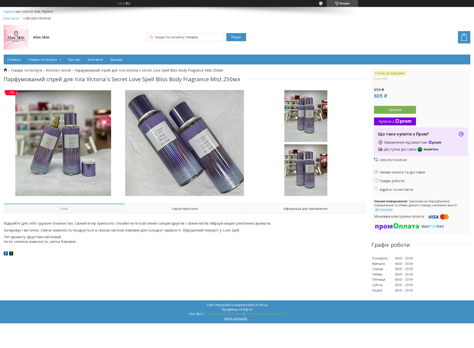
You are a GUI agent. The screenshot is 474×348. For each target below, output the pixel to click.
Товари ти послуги (42, 59)
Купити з (386, 121)
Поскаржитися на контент (224, 314)
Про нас (74, 59)
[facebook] (6, 254)
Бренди (116, 59)
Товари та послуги (26, 70)
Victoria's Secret (58, 70)
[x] (11, 254)
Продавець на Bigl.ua (237, 309)
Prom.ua (262, 305)
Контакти (95, 59)
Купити (395, 109)
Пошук (236, 37)
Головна (13, 59)
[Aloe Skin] (16, 38)
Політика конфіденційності (265, 314)
